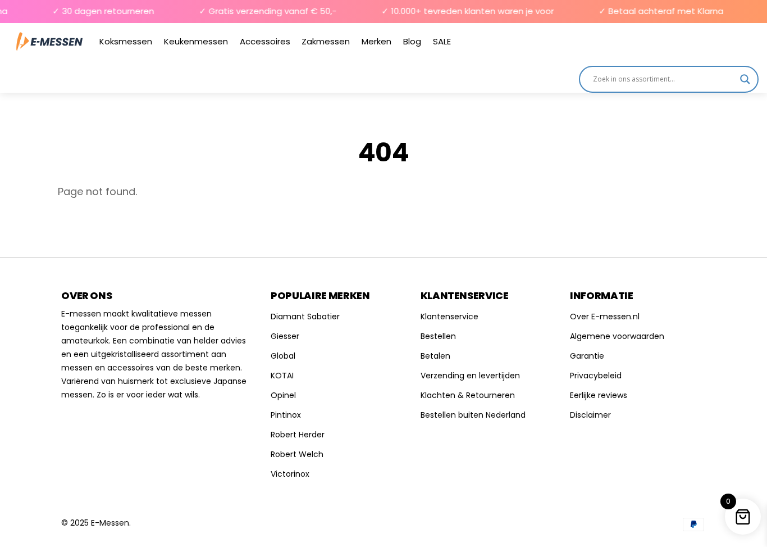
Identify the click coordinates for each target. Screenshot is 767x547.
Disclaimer (590, 415)
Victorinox (290, 474)
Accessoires (265, 41)
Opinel (283, 395)
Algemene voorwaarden (617, 336)
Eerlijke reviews (598, 395)
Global (283, 355)
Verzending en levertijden (470, 375)
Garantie (587, 355)
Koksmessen (125, 41)
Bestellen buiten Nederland (473, 415)
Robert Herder (298, 434)
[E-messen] (49, 41)
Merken (376, 41)
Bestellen (438, 336)
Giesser (285, 336)
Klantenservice (449, 316)
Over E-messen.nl (605, 316)
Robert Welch (297, 454)
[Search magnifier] (745, 79)
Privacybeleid (596, 375)
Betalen (435, 355)
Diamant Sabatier (305, 316)
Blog (412, 41)
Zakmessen (326, 41)
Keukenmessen (196, 41)
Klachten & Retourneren (468, 395)
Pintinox (286, 415)
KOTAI (282, 375)
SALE (442, 41)
